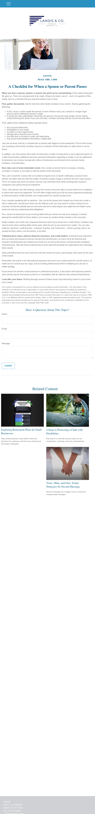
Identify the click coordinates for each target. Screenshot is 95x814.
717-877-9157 (17, 808)
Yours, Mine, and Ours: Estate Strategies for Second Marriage (63, 484)
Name (4, 314)
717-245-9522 (16, 805)
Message (6, 343)
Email (4, 329)
